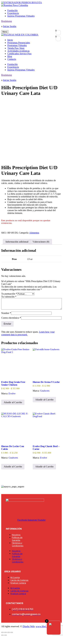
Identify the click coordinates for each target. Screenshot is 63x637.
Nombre (6, 313)
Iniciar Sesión (9, 26)
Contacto (11, 59)
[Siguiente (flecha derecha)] (5, 635)
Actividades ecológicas (18, 51)
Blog (9, 56)
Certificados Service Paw (19, 53)
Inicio (10, 40)
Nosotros (16, 534)
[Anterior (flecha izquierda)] (2, 635)
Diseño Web (29, 626)
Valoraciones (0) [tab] (41, 241)
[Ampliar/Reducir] (2, 632)
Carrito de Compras (19, 580)
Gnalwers (44, 390)
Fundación (12, 10)
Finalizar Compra (18, 582)
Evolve (12, 393)
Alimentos (34, 232)
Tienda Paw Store (15, 48)
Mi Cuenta (15, 577)
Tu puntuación (9, 293)
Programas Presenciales (18, 42)
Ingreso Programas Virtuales (21, 16)
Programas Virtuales (17, 45)
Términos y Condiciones (17, 544)
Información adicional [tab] (17, 241)
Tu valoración (8, 296)
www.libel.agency (44, 626)
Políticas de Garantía (17, 539)
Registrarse (6, 21)
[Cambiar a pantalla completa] (5, 632)
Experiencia (13, 13)
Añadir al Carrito (13, 402)
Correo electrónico (11, 318)
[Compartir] (8, 632)
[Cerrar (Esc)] (11, 632)
